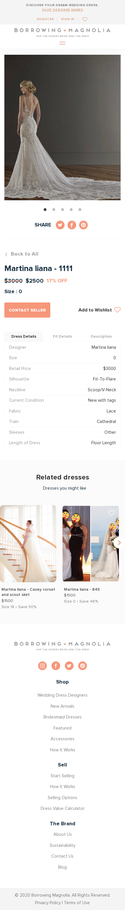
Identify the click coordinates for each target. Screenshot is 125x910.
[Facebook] (55, 665)
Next (119, 542)
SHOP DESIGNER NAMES (62, 10)
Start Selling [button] (62, 775)
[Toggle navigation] (62, 43)
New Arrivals (62, 706)
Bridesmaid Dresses (63, 717)
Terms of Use (77, 902)
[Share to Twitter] (60, 225)
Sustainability (62, 845)
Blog (62, 867)
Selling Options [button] (62, 797)
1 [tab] (45, 210)
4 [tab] (71, 210)
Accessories (62, 738)
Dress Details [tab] (23, 336)
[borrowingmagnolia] (62, 32)
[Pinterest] (82, 665)
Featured (62, 728)
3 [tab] (62, 210)
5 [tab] (80, 210)
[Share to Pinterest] (83, 225)
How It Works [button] (62, 750)
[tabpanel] (62, 127)
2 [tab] (54, 210)
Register (45, 19)
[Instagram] (42, 665)
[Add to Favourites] (82, 19)
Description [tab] (101, 336)
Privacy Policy (48, 902)
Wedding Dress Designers (63, 695)
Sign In (67, 19)
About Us (62, 834)
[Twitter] (69, 665)
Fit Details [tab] (62, 336)
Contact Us (62, 856)
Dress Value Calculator (63, 808)
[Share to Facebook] (71, 225)
